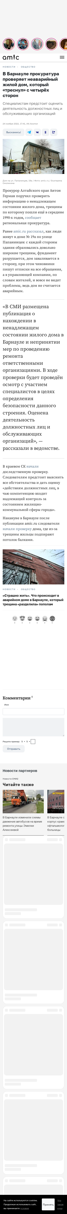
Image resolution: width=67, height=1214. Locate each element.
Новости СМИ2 (10, 778)
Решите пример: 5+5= (16, 741)
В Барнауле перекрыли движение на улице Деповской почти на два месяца (30, 1193)
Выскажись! (13, 132)
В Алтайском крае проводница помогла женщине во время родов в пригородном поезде (33, 1103)
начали (32, 466)
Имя (6, 704)
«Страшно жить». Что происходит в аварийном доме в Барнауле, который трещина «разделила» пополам (33, 599)
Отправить (13, 748)
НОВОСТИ (9, 67)
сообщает (33, 218)
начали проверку (17, 529)
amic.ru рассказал (28, 231)
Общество (28, 67)
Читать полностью (33, 1173)
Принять (48, 1204)
